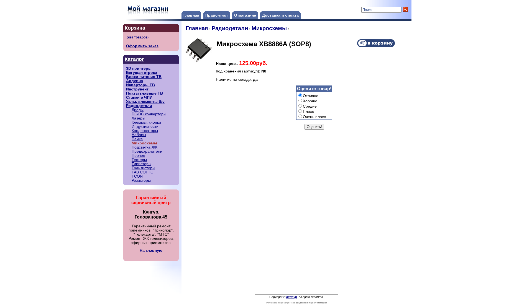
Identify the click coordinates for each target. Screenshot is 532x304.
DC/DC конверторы (149, 114)
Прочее (138, 156)
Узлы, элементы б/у (145, 102)
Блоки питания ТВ (144, 77)
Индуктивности (145, 126)
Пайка (137, 139)
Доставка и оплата (280, 15)
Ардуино (134, 81)
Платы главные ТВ (144, 93)
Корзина (135, 28)
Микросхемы (269, 28)
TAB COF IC (142, 172)
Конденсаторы (145, 131)
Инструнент (137, 89)
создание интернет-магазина (311, 303)
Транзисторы (143, 168)
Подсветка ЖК (144, 147)
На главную (151, 250)
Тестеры (139, 160)
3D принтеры (139, 68)
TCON (137, 176)
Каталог (134, 59)
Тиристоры (141, 164)
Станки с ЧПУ (139, 97)
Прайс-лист (216, 15)
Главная (191, 15)
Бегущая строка (141, 73)
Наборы (139, 135)
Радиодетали (139, 106)
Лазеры (138, 118)
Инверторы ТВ (140, 85)
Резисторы (141, 180)
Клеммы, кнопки (146, 122)
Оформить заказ (142, 46)
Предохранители (147, 151)
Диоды (138, 110)
